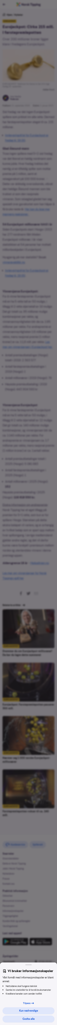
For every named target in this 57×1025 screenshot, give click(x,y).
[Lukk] (28, 965)
